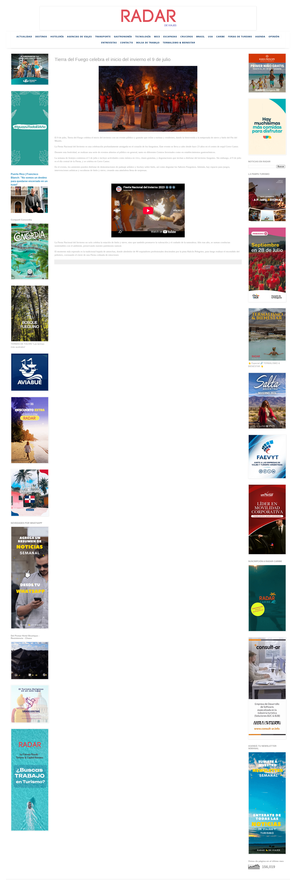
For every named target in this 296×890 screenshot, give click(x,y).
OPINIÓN (274, 36)
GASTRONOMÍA (123, 36)
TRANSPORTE (103, 36)
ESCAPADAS (170, 36)
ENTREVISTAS (109, 42)
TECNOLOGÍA (143, 36)
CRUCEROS (186, 36)
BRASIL (200, 36)
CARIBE (220, 36)
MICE (157, 36)
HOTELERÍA (57, 36)
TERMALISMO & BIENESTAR (179, 42)
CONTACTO (126, 42)
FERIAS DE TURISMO (240, 36)
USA (210, 36)
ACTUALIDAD (24, 36)
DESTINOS (41, 36)
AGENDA (260, 36)
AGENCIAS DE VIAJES (79, 36)
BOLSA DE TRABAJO (148, 42)
